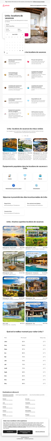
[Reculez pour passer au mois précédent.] (7, 34)
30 (22, 50)
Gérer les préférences (40, 431)
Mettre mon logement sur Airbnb (38, 5)
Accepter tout (10, 431)
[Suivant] (27, 136)
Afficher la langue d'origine (38, 1)
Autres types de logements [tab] (21, 394)
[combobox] (16, 26)
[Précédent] (23, 136)
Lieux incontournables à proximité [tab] (37, 394)
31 (7, 53)
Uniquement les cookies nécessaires (25, 432)
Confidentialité (20, 438)
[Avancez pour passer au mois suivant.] (22, 34)
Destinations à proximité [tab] (8, 394)
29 (20, 50)
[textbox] (11, 31)
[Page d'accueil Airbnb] (6, 5)
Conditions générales (28, 438)
